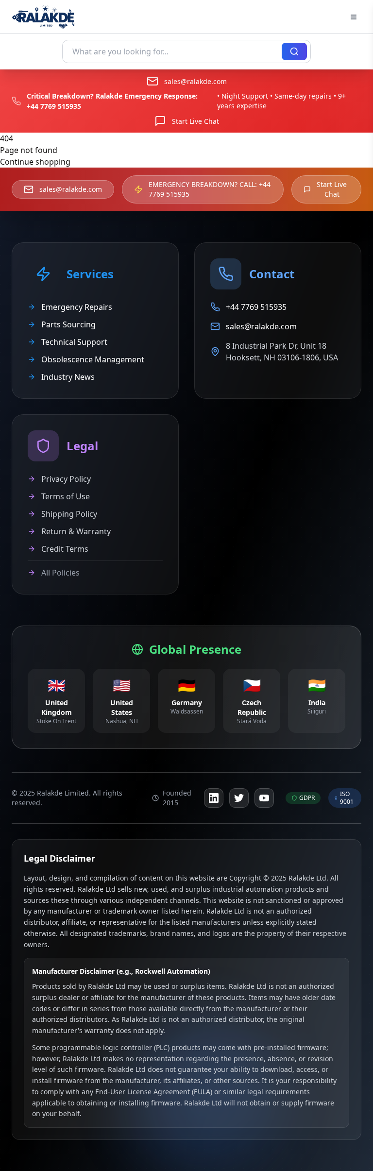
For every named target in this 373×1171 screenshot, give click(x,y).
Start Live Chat (195, 121)
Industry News (68, 377)
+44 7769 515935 (54, 106)
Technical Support (74, 342)
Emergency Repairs (76, 307)
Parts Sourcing (68, 324)
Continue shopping (35, 161)
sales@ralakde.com (195, 81)
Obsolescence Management (92, 359)
